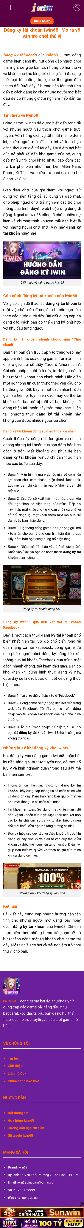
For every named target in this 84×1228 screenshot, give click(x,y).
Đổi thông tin (18, 1113)
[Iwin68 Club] (42, 7)
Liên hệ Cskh (18, 1074)
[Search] (76, 7)
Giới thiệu (15, 1066)
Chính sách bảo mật (23, 1081)
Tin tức (13, 1058)
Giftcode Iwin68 (20, 1135)
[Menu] (7, 7)
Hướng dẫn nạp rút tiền (26, 1128)
